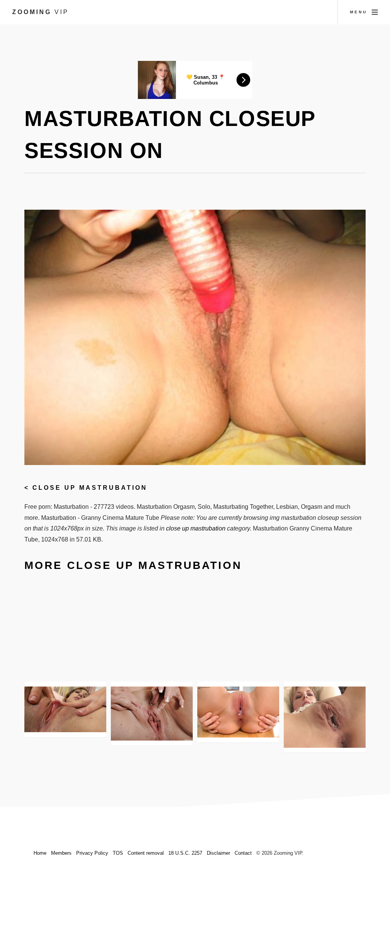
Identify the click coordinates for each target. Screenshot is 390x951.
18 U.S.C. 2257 (185, 853)
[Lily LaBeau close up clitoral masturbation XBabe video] (65, 710)
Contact (243, 853)
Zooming (40, 12)
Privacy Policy (92, 853)
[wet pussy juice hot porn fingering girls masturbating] (238, 712)
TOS (118, 853)
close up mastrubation (89, 487)
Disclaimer (218, 853)
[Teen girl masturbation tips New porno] (325, 717)
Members (61, 853)
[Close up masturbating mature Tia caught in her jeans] (152, 714)
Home (40, 853)
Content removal (146, 853)
